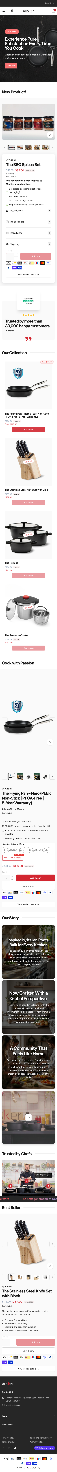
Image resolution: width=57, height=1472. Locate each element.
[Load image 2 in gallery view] (20, 147)
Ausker (11, 160)
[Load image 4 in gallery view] (37, 147)
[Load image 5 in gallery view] (45, 147)
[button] (3, 11)
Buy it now (28, 886)
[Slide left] (5, 121)
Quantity (9, 250)
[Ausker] (8, 1385)
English (48, 3)
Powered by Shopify (33, 1468)
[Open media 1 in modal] (28, 122)
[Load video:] (28, 1117)
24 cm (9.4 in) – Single (14, 850)
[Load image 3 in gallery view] (28, 147)
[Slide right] (52, 121)
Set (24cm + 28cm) (13, 857)
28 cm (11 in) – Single (38, 850)
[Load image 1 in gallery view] (11, 147)
